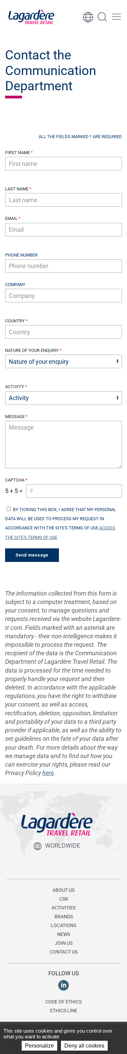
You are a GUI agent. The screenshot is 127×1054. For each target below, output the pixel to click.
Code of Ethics (63, 1001)
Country (15, 320)
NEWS (63, 934)
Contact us (64, 952)
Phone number (21, 255)
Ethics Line (63, 1010)
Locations (63, 925)
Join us (63, 943)
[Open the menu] (116, 17)
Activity (14, 386)
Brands (64, 916)
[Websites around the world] (88, 17)
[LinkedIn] (63, 984)
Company (15, 284)
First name (17, 152)
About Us (63, 890)
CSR (63, 899)
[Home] (31, 17)
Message (15, 416)
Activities (63, 907)
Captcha (14, 480)
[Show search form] (102, 17)
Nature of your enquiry (32, 350)
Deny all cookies (84, 1046)
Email (11, 218)
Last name (16, 188)
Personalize (39, 1046)
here (48, 772)
